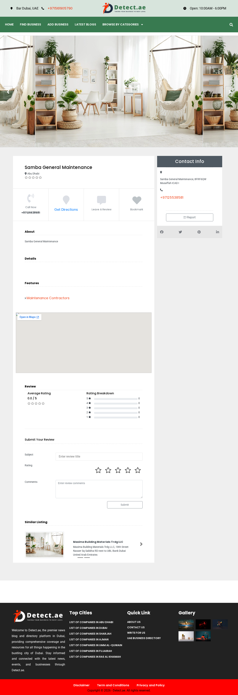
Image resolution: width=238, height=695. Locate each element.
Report (191, 217)
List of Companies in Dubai (88, 628)
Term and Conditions (113, 685)
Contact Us (136, 627)
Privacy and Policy (151, 685)
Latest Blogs (85, 24)
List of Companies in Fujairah (90, 651)
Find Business (30, 24)
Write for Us (136, 633)
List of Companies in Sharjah (90, 634)
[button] (231, 24)
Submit (125, 504)
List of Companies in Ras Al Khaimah (95, 657)
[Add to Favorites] (136, 202)
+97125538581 (171, 197)
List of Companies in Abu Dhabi (91, 622)
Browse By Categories (120, 24)
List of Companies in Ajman (89, 639)
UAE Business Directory (144, 638)
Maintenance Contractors (48, 298)
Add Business (57, 24)
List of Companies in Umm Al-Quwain (95, 645)
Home (9, 24)
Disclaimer (81, 685)
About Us (134, 622)
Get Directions (66, 209)
